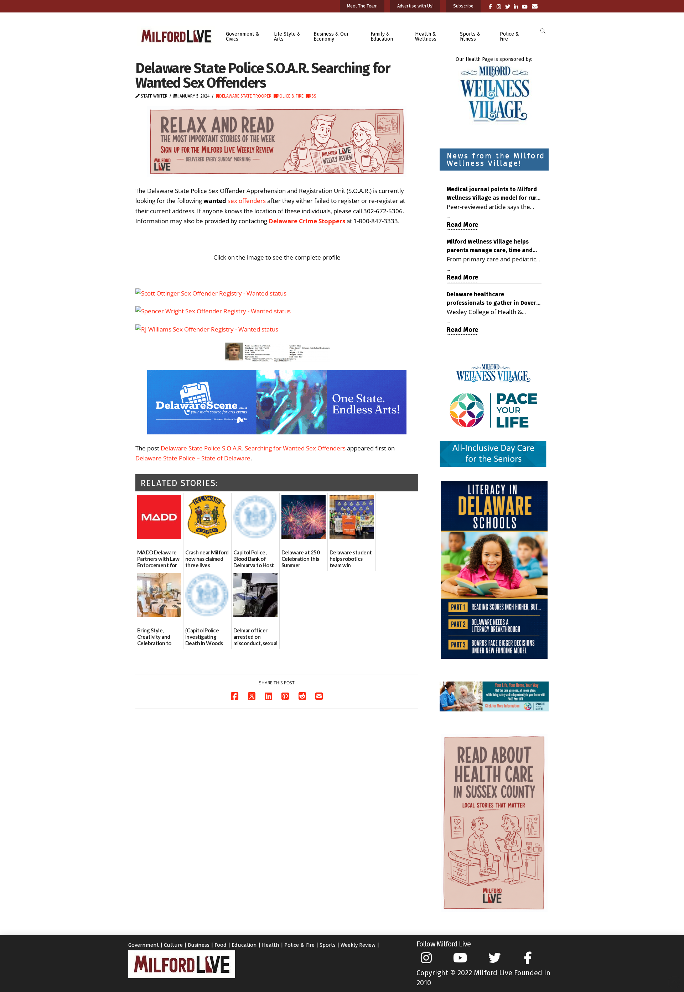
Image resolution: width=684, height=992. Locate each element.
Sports (328, 945)
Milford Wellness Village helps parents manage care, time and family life (490, 246)
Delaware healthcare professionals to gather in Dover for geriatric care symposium (491, 299)
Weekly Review (358, 945)
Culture (173, 945)
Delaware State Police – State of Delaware (192, 458)
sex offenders (247, 201)
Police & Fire (290, 96)
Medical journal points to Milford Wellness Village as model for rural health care (494, 194)
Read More (462, 225)
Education (244, 945)
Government (143, 945)
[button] (543, 31)
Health (270, 945)
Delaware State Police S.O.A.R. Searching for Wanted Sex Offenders (253, 448)
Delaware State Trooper (245, 96)
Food (220, 945)
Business (198, 945)
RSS (312, 96)
